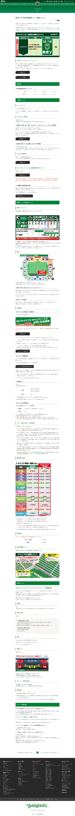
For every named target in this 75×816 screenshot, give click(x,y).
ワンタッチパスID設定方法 (22, 351)
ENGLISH (69, 1)
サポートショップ (20, 785)
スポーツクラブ (66, 761)
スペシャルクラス (48, 766)
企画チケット (5, 777)
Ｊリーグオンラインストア (21, 775)
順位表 (4, 766)
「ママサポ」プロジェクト (65, 776)
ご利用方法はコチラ (23, 175)
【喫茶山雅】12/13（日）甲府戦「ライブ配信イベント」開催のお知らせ (26, 752)
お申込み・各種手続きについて (50, 785)
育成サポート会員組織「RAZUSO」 (23, 781)
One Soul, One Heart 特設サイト (66, 775)
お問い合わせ (33, 799)
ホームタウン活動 (66, 771)
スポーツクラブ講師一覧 (65, 765)
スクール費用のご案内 (49, 784)
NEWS (2, 3)
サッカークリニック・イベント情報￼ (38, 764)
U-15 (33, 766)
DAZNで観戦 (4, 791)
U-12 (33, 770)
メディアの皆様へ (55, 799)
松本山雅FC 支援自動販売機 (66, 787)
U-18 (33, 765)
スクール (48, 761)
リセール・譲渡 (5, 780)
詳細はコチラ (22, 72)
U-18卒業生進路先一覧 (36, 775)
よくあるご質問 (48, 786)
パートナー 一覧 (64, 781)
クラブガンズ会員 (20, 780)
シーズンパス (5, 774)
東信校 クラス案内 (48, 775)
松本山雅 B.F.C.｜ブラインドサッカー (67, 769)
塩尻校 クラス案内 (48, 776)
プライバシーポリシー (41, 799)
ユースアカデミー (37, 761)
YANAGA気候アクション (65, 777)
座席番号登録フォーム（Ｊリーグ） (24, 196)
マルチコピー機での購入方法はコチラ (24, 366)
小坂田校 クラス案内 (49, 780)
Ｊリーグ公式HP (22, 77)
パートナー (65, 780)
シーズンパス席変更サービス (7, 779)
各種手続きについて (64, 766)
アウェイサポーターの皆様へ (7, 790)
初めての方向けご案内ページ (49, 764)
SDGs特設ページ (64, 774)
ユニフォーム (20, 776)
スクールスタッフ (48, 781)
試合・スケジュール (8, 761)
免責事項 (48, 799)
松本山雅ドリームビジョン (21, 769)
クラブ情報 (21, 761)
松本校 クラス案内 (48, 769)
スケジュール (5, 764)
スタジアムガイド (5, 781)
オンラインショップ (21, 772)
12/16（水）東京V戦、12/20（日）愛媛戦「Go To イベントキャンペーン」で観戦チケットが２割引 (50, 752)
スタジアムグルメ (5, 785)
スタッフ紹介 (34, 774)
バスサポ (4, 784)
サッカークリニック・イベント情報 (67, 764)
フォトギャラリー (5, 769)
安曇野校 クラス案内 (49, 771)
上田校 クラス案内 (48, 774)
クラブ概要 (19, 765)
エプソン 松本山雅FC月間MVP (7, 770)
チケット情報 (5, 776)
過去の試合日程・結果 (36, 771)
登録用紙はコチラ (22, 138)
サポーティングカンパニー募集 (66, 784)
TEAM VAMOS (20, 784)
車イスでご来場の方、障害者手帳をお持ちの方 (9, 789)
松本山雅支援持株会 (64, 785)
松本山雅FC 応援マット (65, 786)
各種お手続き (34, 776)
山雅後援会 (19, 782)
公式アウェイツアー (5, 794)
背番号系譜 (19, 764)
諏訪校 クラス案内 (48, 770)
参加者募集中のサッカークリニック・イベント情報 (52, 765)
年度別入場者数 (20, 766)
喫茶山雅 (65, 1)
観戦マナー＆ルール (5, 786)
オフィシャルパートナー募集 (66, 782)
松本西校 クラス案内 (49, 779)
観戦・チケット (7, 772)
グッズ (20, 771)
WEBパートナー (34, 814)
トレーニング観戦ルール (6, 765)
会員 (20, 778)
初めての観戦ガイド (5, 775)
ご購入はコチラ (23, 333)
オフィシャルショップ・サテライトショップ (24, 774)
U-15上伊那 (34, 769)
